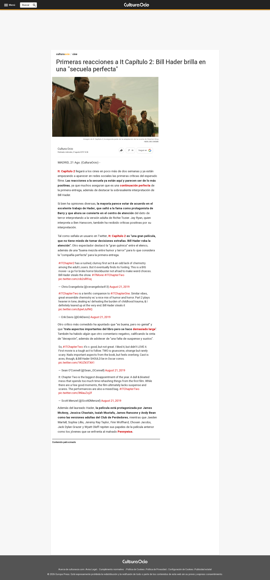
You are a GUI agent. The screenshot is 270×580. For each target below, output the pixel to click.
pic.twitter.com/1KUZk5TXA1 (76, 363)
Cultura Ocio (65, 149)
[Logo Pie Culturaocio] (135, 561)
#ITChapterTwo (114, 275)
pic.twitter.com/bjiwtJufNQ (75, 309)
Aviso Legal (91, 569)
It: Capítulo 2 (66, 171)
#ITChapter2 (66, 263)
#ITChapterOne (120, 293)
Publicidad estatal (203, 569)
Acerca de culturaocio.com (71, 569)
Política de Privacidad (156, 569)
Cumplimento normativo (111, 569)
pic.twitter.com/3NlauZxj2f (75, 393)
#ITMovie (98, 275)
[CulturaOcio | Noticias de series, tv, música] (136, 5)
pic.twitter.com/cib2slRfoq (75, 279)
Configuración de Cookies (180, 569)
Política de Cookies (135, 569)
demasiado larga (144, 329)
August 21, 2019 (120, 287)
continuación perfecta (135, 185)
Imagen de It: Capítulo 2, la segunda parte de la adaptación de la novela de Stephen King (120, 139)
